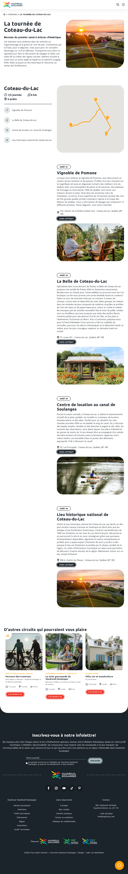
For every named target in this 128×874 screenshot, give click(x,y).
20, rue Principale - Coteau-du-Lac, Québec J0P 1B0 (84, 447)
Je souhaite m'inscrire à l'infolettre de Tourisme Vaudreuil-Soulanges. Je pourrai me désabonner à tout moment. (53, 763)
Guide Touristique (22, 829)
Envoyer (95, 760)
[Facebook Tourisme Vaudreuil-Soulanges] (48, 788)
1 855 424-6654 (106, 813)
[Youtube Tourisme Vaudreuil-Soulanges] (64, 788)
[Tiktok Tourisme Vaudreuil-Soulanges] (71, 788)
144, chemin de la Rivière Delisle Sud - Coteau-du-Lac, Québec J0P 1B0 (91, 212)
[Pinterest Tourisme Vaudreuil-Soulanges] (79, 788)
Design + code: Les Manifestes (91, 852)
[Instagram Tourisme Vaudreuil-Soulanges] (56, 788)
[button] (70, 125)
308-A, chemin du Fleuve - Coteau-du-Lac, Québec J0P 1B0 (87, 560)
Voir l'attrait (66, 218)
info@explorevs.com (106, 816)
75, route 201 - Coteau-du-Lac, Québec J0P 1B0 (82, 337)
